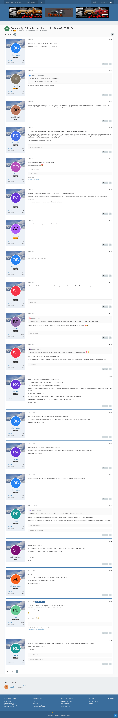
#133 (110, 413)
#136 (110, 506)
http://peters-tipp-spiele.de (35, 629)
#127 (110, 220)
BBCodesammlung (57, 713)
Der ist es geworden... (36, 147)
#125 (110, 158)
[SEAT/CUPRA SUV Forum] (59, 12)
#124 (110, 127)
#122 (110, 71)
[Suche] (111, 2)
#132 (110, 376)
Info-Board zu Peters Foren (37, 624)
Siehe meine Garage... (34, 179)
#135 (110, 475)
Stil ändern (111, 698)
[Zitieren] (103, 64)
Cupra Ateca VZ (34, 173)
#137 (110, 542)
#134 (110, 444)
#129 (110, 282)
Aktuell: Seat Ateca (35, 525)
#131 (110, 344)
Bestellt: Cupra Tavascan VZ (37, 530)
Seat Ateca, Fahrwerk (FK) (15, 689)
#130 (110, 313)
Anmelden (95, 2)
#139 (110, 602)
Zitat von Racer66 (36, 510)
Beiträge (10, 60)
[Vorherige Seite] (5, 34)
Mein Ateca (33, 302)
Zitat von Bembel (36, 349)
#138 (110, 571)
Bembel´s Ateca (34, 333)
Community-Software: (59, 715)
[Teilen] (112, 34)
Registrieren (103, 2)
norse (65, 713)
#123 (110, 102)
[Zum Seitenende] (106, 64)
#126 (110, 189)
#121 (110, 40)
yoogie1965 (11, 687)
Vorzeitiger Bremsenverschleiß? (18, 686)
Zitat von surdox (35, 318)
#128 (110, 251)
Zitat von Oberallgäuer (37, 75)
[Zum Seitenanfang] (110, 64)
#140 (110, 640)
